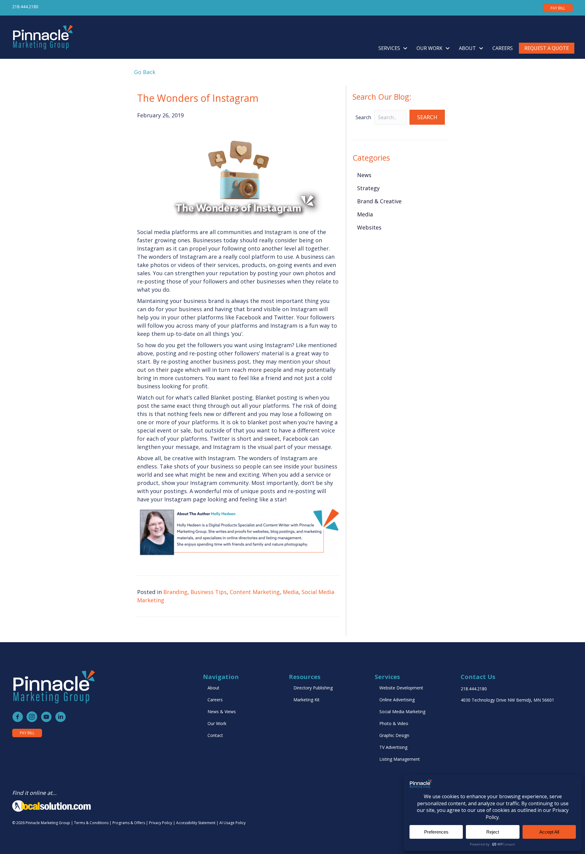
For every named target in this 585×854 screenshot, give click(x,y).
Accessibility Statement (195, 822)
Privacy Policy (160, 822)
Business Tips (208, 592)
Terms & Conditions (91, 822)
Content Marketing (255, 592)
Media (291, 592)
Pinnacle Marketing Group (48, 822)
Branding (175, 592)
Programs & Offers (128, 822)
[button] (427, 117)
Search (363, 117)
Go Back (143, 72)
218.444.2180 (25, 6)
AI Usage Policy (232, 822)
